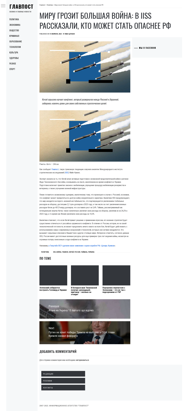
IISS (66, 172)
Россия (77, 252)
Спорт (12, 69)
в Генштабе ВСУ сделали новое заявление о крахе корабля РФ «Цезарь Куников (81, 245)
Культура (13, 52)
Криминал (14, 35)
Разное (12, 63)
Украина (91, 252)
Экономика (14, 24)
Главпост (21, 6)
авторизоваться (82, 360)
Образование (15, 41)
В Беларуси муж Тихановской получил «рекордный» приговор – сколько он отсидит (84, 291)
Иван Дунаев (70, 34)
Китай (71, 252)
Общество (14, 30)
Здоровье (14, 58)
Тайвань (84, 252)
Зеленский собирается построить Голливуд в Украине (53, 289)
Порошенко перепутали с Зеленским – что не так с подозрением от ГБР (114, 290)
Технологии (15, 46)
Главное (65, 252)
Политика (14, 19)
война (58, 252)
